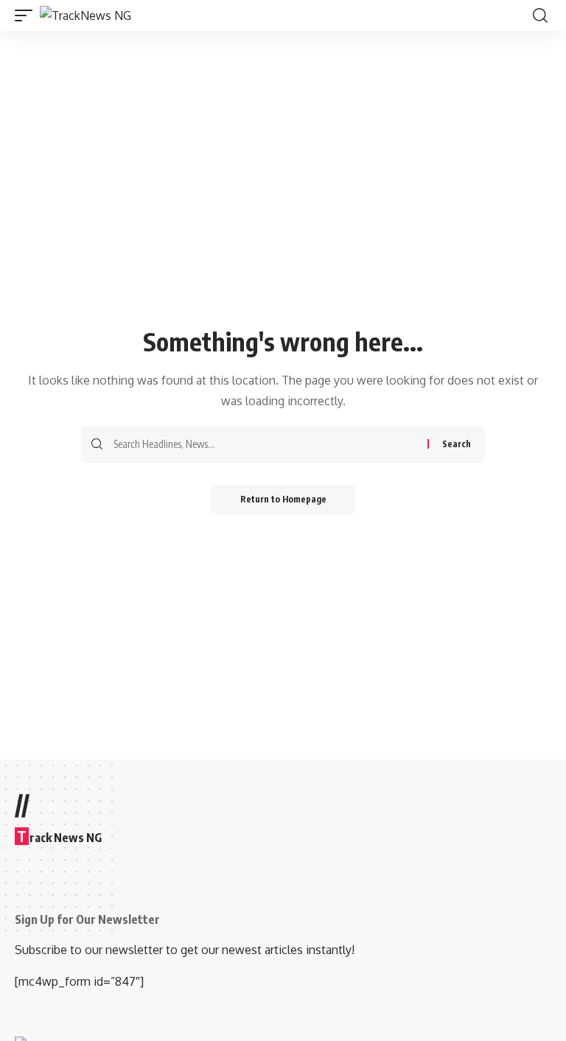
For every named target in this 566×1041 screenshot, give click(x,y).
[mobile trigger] (27, 15)
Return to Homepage (283, 499)
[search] (540, 15)
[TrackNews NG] (85, 15)
